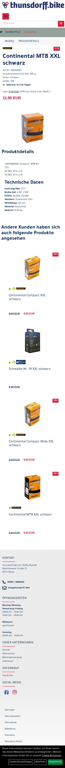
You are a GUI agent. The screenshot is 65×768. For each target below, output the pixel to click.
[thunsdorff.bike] (33, 6)
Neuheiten (10, 735)
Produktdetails (28, 41)
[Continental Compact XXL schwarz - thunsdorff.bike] (32, 268)
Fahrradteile (13, 32)
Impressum (7, 661)
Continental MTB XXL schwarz (30, 515)
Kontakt (6, 650)
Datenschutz (8, 654)
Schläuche (30, 32)
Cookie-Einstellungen (20, 762)
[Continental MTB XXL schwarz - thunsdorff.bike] (32, 487)
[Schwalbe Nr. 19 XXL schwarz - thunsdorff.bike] (32, 340)
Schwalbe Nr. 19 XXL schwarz (29, 369)
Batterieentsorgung (12, 657)
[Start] (1, 32)
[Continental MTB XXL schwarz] (32, 127)
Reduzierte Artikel (13, 741)
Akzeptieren (55, 762)
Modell (10, 41)
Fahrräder (10, 710)
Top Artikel (7, 675)
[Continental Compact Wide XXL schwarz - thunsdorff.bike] (32, 414)
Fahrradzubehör (13, 716)
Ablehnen (40, 762)
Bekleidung (10, 729)
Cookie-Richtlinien (51, 756)
